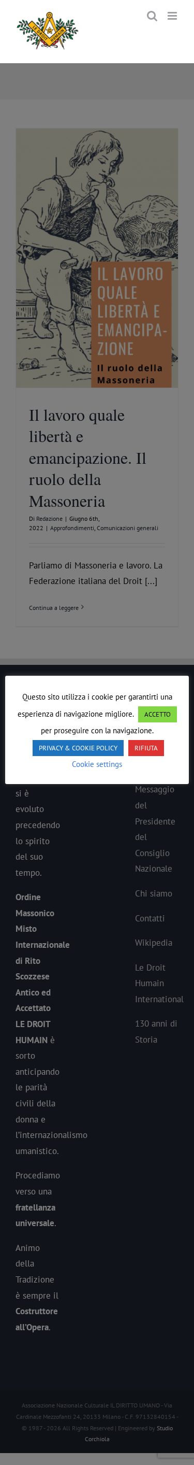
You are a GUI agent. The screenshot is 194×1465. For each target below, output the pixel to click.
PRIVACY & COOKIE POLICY (78, 748)
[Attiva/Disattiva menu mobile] (173, 15)
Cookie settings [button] (97, 764)
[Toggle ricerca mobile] (152, 15)
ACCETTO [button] (157, 714)
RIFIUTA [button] (146, 748)
